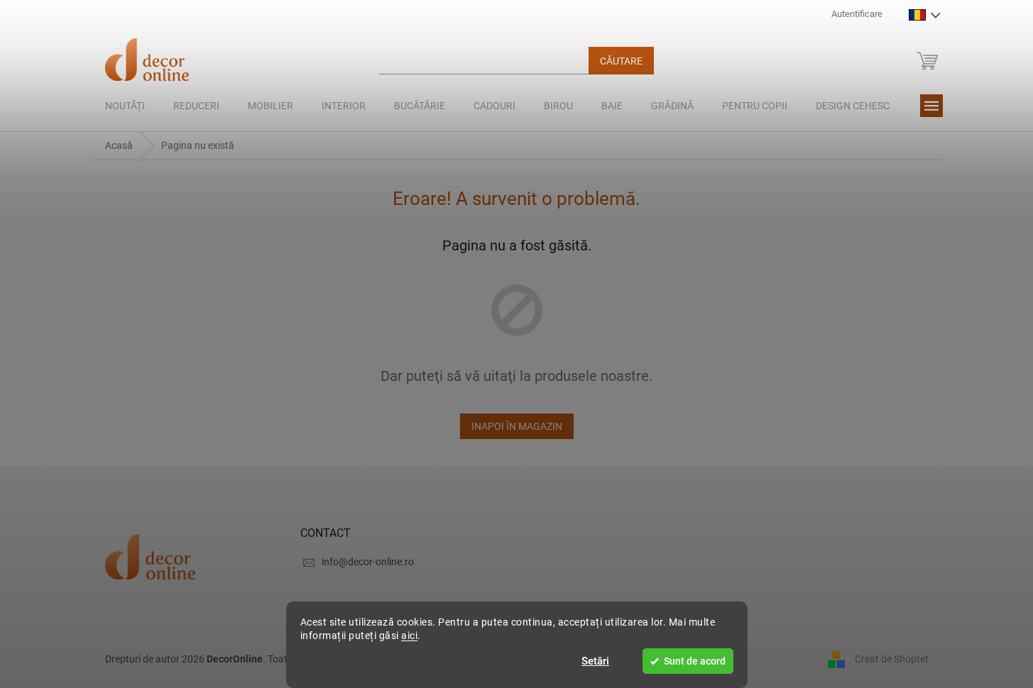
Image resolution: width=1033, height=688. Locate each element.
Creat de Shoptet (892, 658)
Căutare (621, 61)
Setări (595, 661)
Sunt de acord (695, 661)
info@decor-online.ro (368, 561)
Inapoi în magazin (516, 426)
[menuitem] (125, 105)
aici (409, 635)
